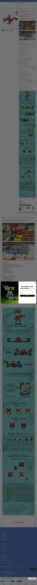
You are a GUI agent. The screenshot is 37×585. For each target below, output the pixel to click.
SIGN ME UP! (27, 295)
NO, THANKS (27, 298)
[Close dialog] (35, 282)
